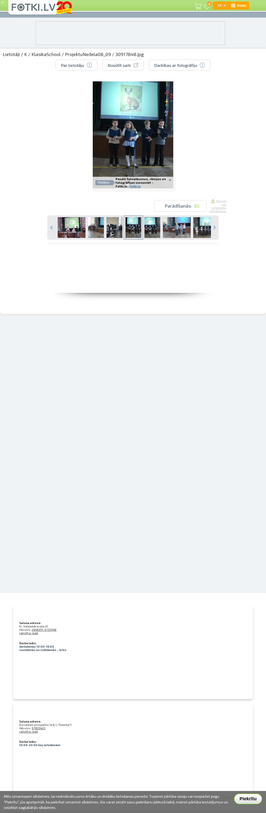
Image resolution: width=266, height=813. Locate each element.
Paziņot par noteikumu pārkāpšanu (217, 206)
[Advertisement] (133, 281)
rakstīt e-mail (28, 633)
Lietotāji (11, 54)
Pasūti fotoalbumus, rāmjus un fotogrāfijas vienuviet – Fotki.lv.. (141, 182)
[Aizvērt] (170, 180)
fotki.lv (135, 186)
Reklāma (103, 182)
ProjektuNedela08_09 (88, 54)
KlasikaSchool (46, 54)
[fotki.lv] (33, 9)
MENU (242, 5)
